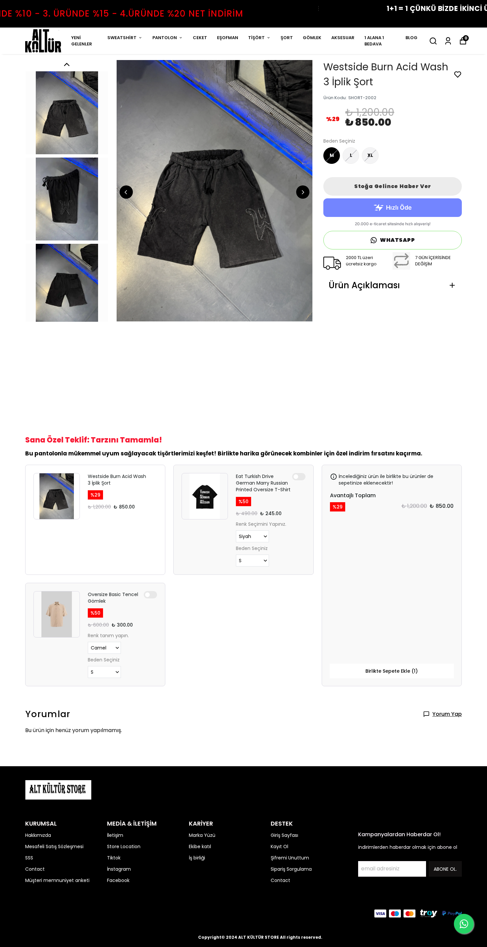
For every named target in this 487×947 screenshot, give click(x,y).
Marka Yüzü (202, 835)
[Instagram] (45, 913)
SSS (29, 857)
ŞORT (287, 37)
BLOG (411, 37)
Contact (35, 869)
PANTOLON (164, 37)
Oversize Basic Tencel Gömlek (113, 597)
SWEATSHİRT (121, 37)
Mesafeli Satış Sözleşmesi (54, 846)
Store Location (123, 846)
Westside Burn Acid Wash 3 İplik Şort (117, 479)
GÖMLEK (312, 37)
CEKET (200, 37)
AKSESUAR (342, 37)
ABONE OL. (445, 869)
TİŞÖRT (256, 37)
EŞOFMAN (227, 37)
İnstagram (119, 869)
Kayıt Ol (279, 846)
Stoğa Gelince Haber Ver (392, 186)
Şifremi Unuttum (290, 857)
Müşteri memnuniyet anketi (57, 880)
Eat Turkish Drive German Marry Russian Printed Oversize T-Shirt (263, 483)
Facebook (118, 880)
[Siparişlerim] (448, 41)
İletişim (115, 835)
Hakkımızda (38, 835)
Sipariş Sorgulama (291, 869)
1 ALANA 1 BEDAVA (374, 40)
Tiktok (114, 857)
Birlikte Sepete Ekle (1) (391, 671)
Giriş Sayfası (284, 835)
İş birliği (197, 857)
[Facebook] (29, 913)
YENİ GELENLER (81, 40)
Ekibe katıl (200, 846)
